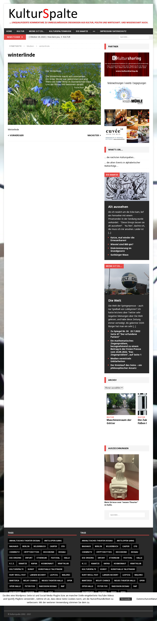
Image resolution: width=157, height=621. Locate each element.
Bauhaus (13, 546)
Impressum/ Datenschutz (113, 31)
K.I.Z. (12, 563)
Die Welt (114, 300)
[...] (109, 232)
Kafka (34, 563)
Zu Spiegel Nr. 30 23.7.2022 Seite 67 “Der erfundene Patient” (125, 334)
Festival (55, 558)
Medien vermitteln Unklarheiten (121, 360)
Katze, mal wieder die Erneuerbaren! (122, 239)
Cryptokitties (31, 552)
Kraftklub (63, 563)
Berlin (25, 546)
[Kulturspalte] (78, 26)
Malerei (66, 575)
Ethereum (42, 558)
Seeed (41, 592)
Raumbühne (15, 592)
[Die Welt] (126, 292)
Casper (53, 546)
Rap (63, 586)
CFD (63, 546)
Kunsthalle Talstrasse (50, 569)
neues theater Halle (52, 580)
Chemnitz (14, 552)
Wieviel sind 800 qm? (122, 244)
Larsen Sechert (38, 575)
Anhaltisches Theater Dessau (24, 540)
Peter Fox (30, 586)
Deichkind (48, 552)
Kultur (20, 31)
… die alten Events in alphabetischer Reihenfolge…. (122, 164)
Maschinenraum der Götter (119, 421)
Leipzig (54, 575)
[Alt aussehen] (126, 199)
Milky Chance (30, 580)
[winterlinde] (54, 122)
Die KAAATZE (82, 31)
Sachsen (30, 592)
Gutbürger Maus (119, 254)
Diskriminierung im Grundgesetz (121, 249)
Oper (69, 580)
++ (94, 31)
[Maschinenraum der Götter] (121, 404)
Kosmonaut (47, 563)
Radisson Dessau (48, 586)
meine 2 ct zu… (36, 31)
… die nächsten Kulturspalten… (119, 157)
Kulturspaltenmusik (60, 31)
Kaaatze (23, 563)
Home (9, 31)
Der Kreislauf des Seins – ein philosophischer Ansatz (126, 366)
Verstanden (126, 599)
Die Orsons (15, 558)
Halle (67, 558)
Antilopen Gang (53, 540)
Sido (50, 592)
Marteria (14, 580)
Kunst (31, 569)
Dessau (62, 552)
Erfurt (29, 558)
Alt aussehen (118, 207)
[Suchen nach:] (134, 36)
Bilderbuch (40, 546)
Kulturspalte (16, 569)
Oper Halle (15, 586)
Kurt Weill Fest (17, 575)
